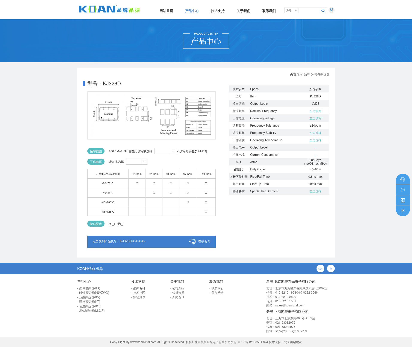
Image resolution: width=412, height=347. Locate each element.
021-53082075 (285, 322)
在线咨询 (204, 241)
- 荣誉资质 (177, 292)
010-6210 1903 (285, 292)
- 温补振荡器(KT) (88, 301)
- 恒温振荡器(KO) (88, 306)
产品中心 (192, 10)
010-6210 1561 (285, 301)
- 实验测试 (138, 297)
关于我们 (243, 10)
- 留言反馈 (216, 292)
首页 (296, 74)
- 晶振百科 (138, 288)
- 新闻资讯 (177, 297)
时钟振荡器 (321, 74)
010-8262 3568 (307, 292)
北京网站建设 (293, 342)
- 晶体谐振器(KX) (88, 288)
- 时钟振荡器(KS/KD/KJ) (93, 292)
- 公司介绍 (177, 288)
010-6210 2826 (285, 296)
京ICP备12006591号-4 (253, 342)
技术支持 (218, 10)
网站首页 (166, 10)
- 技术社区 (138, 292)
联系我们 (269, 10)
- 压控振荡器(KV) (88, 297)
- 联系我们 (216, 288)
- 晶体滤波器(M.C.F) (91, 310)
